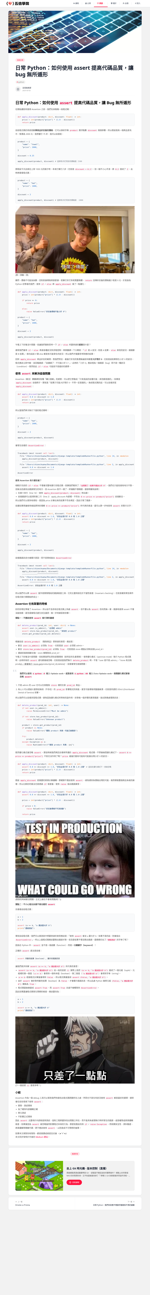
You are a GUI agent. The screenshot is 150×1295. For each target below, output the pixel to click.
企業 (89, 3)
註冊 (126, 3)
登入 (138, 3)
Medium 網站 (42, 1137)
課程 (77, 3)
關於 (115, 3)
